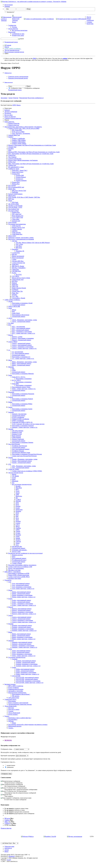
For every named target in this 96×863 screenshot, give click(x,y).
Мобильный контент (14, 726)
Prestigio (18, 535)
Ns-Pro (14, 273)
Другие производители (11, 50)
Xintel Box (15, 264)
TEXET (18, 540)
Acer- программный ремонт (21, 583)
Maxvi (18, 526)
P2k (13, 368)
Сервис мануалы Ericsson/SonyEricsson (24, 456)
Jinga (17, 519)
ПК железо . (16, 696)
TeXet (10, 649)
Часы (13, 556)
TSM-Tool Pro (16, 226)
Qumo (18, 536)
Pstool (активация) (18, 257)
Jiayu (17, 518)
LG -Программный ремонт (20, 353)
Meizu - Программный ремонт (21, 363)
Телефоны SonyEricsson (19, 446)
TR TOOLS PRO (13, 204)
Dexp (17, 504)
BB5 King (19, 247)
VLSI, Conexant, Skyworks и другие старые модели (28, 424)
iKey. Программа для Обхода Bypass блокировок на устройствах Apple (30, 153)
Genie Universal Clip (18, 263)
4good (18, 493)
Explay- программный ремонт (21, 600)
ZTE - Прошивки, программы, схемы (24, 466)
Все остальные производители (14, 52)
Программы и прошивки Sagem (22, 409)
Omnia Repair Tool (17, 279)
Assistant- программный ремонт (26, 660)
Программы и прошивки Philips (22, 404)
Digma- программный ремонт (21, 592)
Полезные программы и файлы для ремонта (22, 565)
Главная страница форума (12, 118)
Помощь (7, 6)
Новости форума (13, 125)
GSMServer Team (13, 169)
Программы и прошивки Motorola (23, 373)
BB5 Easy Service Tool (19, 190)
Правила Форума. (14, 123)
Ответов (15, 98)
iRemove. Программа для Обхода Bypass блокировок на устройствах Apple (32, 145)
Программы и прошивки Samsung (23, 425)
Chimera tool (12, 165)
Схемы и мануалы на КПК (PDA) (19, 577)
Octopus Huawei (21, 177)
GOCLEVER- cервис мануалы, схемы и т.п (29, 682)
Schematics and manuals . (19, 550)
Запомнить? (10, 12)
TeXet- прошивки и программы (22, 654)
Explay (18, 508)
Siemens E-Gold (17, 432)
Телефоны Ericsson (18, 451)
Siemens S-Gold (17, 434)
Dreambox (15, 249)
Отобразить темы (16, 88)
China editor (15, 219)
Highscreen (19, 509)
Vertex (18, 543)
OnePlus (18, 528)
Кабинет (7, 110)
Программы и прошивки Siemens (22, 442)
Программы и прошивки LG (21, 357)
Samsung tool (16, 221)
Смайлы (7, 820)
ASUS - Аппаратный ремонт (21, 321)
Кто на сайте (8, 115)
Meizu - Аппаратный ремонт (21, 365)
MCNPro (15, 281)
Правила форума (6, 828)
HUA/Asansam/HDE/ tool (16, 187)
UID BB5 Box (16, 271)
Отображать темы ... (7, 749)
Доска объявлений (14, 713)
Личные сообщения (10, 111)
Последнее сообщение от (36, 98)
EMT (9, 150)
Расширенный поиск (11, 42)
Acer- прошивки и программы (21, 587)
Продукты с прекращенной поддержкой (21, 239)
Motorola (11, 367)
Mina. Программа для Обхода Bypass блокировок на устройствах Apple (31, 163)
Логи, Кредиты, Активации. (21, 133)
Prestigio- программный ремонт (22, 625)
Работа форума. (9, 121)
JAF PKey (19, 246)
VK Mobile (15, 476)
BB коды (7, 818)
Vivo (17, 545)
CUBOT (18, 499)
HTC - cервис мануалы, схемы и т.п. (23, 333)
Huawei (10, 335)
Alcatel (10, 301)
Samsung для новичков (19, 414)
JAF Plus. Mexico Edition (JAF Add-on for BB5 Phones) (33, 242)
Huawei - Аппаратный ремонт (21, 340)
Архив (6, 850)
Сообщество (12, 25)
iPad (13, 311)
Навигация (11, 32)
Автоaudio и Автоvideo (15, 691)
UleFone (18, 541)
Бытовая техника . (10, 684)
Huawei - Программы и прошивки (23, 338)
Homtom (18, 511)
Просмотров (23, 98)
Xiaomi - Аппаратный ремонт (21, 462)
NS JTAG (19, 274)
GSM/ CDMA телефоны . (12, 299)
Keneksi (18, 521)
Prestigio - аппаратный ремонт (21, 627)
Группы (14, 27)
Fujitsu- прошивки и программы (26, 672)
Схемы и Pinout (17, 563)
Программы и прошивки (24, 378)
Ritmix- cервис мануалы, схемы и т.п (23, 639)
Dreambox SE (20, 251)
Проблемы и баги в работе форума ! (19, 718)
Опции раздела (8, 72)
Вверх (19, 105)
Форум (89, 17)
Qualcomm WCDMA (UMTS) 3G (22, 422)
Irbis (17, 516)
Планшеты (7, 580)
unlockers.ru (8, 848)
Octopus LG (19, 179)
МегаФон (19, 488)
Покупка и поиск (13, 709)
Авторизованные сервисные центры (20, 704)
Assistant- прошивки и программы (27, 664)
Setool (10, 200)
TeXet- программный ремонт (21, 650)
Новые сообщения (90, 19)
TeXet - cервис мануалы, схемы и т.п (23, 655)
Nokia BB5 (15, 383)
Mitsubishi (15, 481)
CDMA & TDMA (13, 469)
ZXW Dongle (12, 222)
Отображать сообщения (31, 88)
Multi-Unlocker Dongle (19, 288)
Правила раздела (17, 555)
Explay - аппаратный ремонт (21, 602)
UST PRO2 (15, 276)
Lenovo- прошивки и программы (22, 620)
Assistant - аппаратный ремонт (25, 662)
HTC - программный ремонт (21, 328)
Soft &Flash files (17, 546)
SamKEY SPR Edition (19, 142)
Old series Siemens (17, 430)
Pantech (10, 397)
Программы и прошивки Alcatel (22, 303)
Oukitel (18, 531)
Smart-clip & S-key (17, 172)
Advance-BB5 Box (18, 261)
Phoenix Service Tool (18, 227)
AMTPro (14, 231)
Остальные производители (16, 657)
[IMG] (6, 822)
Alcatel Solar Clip (17, 291)
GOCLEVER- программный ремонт (27, 677)
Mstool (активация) (18, 256)
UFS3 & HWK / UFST (15, 207)
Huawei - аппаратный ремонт (21, 610)
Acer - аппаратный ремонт (20, 585)
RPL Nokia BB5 (17, 130)
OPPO (18, 530)
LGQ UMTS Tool (17, 217)
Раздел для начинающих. (16, 568)
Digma (10, 590)
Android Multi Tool (14, 135)
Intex (17, 514)
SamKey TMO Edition (19, 140)
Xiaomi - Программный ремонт (22, 461)
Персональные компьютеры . (17, 692)
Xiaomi (10, 457)
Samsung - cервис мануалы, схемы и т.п (24, 647)
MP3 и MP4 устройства (15, 686)
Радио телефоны (13, 687)
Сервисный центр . (10, 699)
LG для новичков (17, 352)
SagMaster (15, 289)
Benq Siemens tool (17, 216)
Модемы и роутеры (14, 570)
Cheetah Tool (12, 147)
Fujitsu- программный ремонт (25, 669)
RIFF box (11, 199)
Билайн (18, 486)
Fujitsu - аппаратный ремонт (25, 671)
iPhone (14, 310)
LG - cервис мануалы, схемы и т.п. (23, 358)
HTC (9, 325)
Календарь (90, 23)
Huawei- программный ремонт (22, 608)
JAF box (14, 241)
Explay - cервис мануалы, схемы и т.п (24, 605)
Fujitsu (14, 667)
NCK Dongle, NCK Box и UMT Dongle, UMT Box (24, 197)
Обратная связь (9, 846)
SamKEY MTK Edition (19, 143)
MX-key (14, 254)
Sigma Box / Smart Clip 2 (19, 170)
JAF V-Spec (19, 244)
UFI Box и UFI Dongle (15, 205)
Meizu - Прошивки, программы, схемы (24, 362)
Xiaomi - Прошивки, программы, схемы (24, 459)
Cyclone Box (16, 252)
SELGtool (15, 202)
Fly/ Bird (11, 323)
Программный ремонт (19, 558)
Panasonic (11, 392)
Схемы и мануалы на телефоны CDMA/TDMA (27, 471)
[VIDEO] (7, 823)
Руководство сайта (18, 35)
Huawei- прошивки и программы (22, 612)
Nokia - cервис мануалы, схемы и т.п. (24, 388)
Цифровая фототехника (15, 689)
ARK (17, 494)
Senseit (18, 538)
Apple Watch (16, 313)
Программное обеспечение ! (21, 694)
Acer (9, 582)
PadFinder (15, 192)
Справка (89, 22)
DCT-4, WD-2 (16, 380)
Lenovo (10, 615)
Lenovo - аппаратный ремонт (21, 343)
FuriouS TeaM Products (15, 194)
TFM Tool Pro (16, 232)
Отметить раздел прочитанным (18, 76)
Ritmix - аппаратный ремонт (21, 635)
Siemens (10, 429)
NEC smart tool (16, 214)
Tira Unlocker (12, 157)
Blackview (19, 496)
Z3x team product (13, 210)
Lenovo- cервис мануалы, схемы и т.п (24, 622)
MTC (17, 489)
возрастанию (10, 765)
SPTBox (14, 294)
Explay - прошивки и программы (22, 603)
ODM (14, 370)
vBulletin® (11, 856)
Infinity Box (11, 189)
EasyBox (11, 148)
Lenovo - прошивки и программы (22, 346)
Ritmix (10, 632)
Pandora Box (16, 212)
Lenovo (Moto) (12, 341)
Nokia (10, 375)
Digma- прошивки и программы (22, 595)
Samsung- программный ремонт (22, 642)
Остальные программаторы (17, 224)
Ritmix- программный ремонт (21, 634)
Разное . (7, 716)
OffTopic (11, 721)
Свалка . (11, 728)
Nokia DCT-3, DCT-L (18, 377)
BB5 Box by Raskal (18, 266)
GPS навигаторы (13, 697)
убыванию (10, 767)
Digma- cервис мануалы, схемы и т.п (23, 597)
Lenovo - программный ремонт (22, 345)
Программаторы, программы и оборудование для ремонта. (23, 127)
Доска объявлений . (10, 706)
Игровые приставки (14, 578)
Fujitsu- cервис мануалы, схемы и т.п (27, 674)
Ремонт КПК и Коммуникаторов (18, 575)
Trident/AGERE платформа (20, 419)
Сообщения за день (18, 34)
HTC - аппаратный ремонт (20, 330)
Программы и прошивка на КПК (18, 573)
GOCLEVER (16, 676)
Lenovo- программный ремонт (21, 617)
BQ (17, 498)
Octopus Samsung (21, 180)
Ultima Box (15, 269)
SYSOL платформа (18, 417)
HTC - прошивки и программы (22, 331)
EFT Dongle (12, 185)
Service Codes (16, 551)
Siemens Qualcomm (18, 439)
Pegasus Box (16, 182)
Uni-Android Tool (13, 209)
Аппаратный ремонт (18, 305)
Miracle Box (12, 195)
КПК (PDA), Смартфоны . (12, 572)
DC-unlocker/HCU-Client (16, 167)
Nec (13, 483)
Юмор (14, 723)
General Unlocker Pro (14, 158)
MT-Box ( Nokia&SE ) (19, 268)
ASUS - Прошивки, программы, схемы (24, 320)
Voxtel (14, 477)
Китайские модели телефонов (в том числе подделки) (25, 553)
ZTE (9, 464)
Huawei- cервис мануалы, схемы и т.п (24, 613)
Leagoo (18, 523)
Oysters (18, 533)
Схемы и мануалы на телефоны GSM (20, 566)
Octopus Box (16, 174)
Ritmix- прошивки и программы (22, 637)
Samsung (11, 412)
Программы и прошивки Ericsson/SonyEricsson (27, 454)
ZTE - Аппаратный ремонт (20, 467)
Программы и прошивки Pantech (22, 399)
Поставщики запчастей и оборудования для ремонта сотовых (27, 724)
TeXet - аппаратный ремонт (21, 652)
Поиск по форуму (10, 116)
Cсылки (10, 711)
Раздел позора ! (13, 714)
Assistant (14, 659)
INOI (17, 513)
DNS (17, 503)
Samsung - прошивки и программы (23, 645)
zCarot (9, 859)
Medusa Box (16, 184)
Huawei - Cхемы (17, 336)
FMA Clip (15, 286)
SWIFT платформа (18, 420)
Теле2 (17, 491)
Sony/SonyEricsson (14, 444)
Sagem (10, 407)
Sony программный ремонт (20, 449)
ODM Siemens (16, 437)
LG (9, 350)
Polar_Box (15, 293)
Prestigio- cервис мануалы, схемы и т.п (24, 630)
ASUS (10, 318)
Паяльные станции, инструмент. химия (20, 237)
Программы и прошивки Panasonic (23, 394)
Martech (14, 283)
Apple (10, 308)
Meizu (10, 360)
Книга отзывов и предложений (18, 702)
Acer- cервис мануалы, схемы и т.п (23, 588)
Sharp (13, 479)
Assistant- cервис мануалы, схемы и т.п (28, 666)
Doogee (18, 506)
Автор (10, 98)
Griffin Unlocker (17, 229)
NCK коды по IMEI (18, 132)
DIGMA (18, 501)
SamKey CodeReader (18, 138)
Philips (10, 402)
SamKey (10, 137)
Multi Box (15, 284)
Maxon (14, 474)
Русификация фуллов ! (19, 560)
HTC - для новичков (18, 326)
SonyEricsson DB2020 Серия (21, 452)
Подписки (7, 113)
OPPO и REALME (14, 306)
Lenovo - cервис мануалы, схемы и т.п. (24, 348)
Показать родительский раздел (18, 78)
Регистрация (8, 5)
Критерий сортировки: (8, 755)
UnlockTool (11, 155)
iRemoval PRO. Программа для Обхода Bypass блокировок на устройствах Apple (34, 152)
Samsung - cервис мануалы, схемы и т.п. (25, 427)
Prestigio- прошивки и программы (23, 629)
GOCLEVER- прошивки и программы (28, 681)
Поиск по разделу (8, 82)
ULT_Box (15, 296)
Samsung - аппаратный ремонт (21, 644)
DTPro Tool (11, 162)
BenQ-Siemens (16, 435)
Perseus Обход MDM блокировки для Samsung (23, 160)
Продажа (11, 708)
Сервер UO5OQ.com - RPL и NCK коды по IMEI (23, 128)
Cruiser (14, 259)
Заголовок (4, 98)
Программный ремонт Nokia (21, 387)
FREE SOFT (12, 236)
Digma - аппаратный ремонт (21, 593)
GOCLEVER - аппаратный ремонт (27, 679)
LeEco (18, 524)
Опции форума (13, 28)
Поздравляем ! (12, 719)
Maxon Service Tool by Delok (21, 278)
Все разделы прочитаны (19, 30)
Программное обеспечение (20, 315)
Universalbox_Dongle (18, 298)
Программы (12, 701)
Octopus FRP (20, 175)
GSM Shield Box (17, 234)
